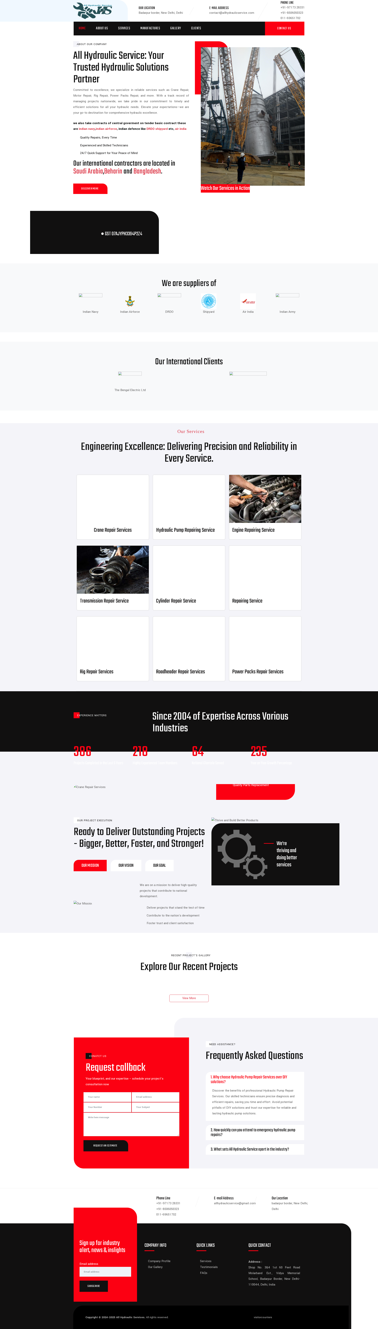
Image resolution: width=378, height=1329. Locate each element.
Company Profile (159, 1261)
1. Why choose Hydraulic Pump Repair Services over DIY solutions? (249, 1079)
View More (189, 998)
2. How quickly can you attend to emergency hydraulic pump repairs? (253, 1132)
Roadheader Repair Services (180, 671)
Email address (89, 1264)
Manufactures (150, 28)
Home (82, 28)
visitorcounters (263, 1317)
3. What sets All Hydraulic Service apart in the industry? (250, 1149)
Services (124, 28)
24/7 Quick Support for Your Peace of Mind (109, 153)
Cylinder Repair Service (176, 601)
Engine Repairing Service (253, 530)
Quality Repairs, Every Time (98, 137)
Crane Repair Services (113, 530)
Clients (196, 28)
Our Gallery (155, 1267)
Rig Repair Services (96, 671)
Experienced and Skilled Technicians (104, 145)
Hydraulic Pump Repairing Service (185, 530)
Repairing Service (247, 601)
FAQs (203, 1273)
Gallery (175, 28)
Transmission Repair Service (104, 601)
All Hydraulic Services (130, 1317)
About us (102, 28)
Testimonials (209, 1267)
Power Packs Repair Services (258, 671)
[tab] (90, 865)
